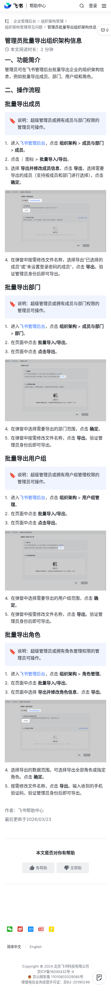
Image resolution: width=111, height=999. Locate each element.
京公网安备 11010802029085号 (57, 977)
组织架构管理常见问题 (24, 27)
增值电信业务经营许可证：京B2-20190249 (55, 982)
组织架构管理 (52, 21)
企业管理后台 (24, 21)
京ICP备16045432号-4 (55, 971)
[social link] (12, 929)
